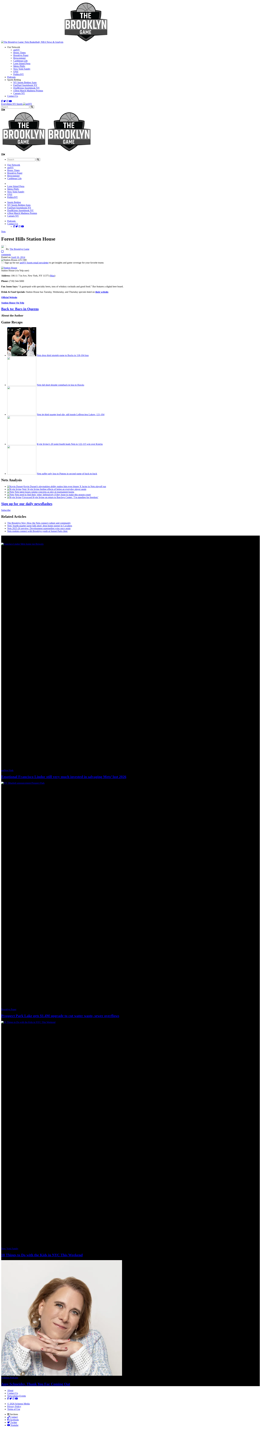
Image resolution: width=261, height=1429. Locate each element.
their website (101, 292)
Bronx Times (19, 52)
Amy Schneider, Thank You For (35, 1384)
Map (52, 275)
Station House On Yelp (12, 303)
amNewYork (7, 770)
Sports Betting (14, 202)
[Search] (32, 107)
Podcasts (11, 77)
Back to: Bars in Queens (20, 309)
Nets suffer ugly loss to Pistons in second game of (67, 473)
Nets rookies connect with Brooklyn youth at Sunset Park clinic (37, 531)
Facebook (14, 1419)
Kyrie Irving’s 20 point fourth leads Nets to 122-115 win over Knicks (70, 444)
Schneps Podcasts (9, 1377)
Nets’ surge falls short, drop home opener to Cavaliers (39, 525)
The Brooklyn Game (19, 249)
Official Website (9, 297)
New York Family (21, 69)
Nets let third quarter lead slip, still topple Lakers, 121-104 (70, 414)
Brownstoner (19, 58)
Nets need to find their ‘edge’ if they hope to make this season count (53, 494)
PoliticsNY (18, 74)
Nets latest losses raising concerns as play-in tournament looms (44, 492)
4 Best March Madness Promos (28, 90)
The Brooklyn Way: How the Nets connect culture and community (39, 523)
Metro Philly (19, 66)
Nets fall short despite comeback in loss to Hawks (60, 385)
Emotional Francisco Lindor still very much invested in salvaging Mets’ (63, 777)
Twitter (13, 1422)
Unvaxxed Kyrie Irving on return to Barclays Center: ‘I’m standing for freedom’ (60, 497)
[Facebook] (2, 101)
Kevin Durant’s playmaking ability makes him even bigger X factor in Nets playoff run (64, 486)
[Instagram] (7, 101)
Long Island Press (21, 63)
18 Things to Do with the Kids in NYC (42, 1255)
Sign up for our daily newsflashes (26, 504)
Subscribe (6, 510)
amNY (16, 50)
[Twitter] (4, 101)
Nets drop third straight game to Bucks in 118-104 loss (63, 355)
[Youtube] (10, 101)
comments (6, 254)
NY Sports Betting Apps (25, 82)
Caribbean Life (20, 60)
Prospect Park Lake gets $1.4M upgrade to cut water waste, (60, 1016)
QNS (15, 71)
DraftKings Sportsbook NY (26, 88)
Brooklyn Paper (20, 55)
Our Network (13, 165)
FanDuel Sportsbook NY (25, 85)
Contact (14, 1417)
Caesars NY (19, 93)
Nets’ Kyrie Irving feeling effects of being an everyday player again (54, 489)
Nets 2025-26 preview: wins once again (39, 528)
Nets (3, 231)
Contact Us (12, 96)
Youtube (14, 1425)
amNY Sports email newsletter (34, 262)
